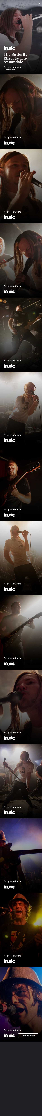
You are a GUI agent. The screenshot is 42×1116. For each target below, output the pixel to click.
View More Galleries (28, 1035)
